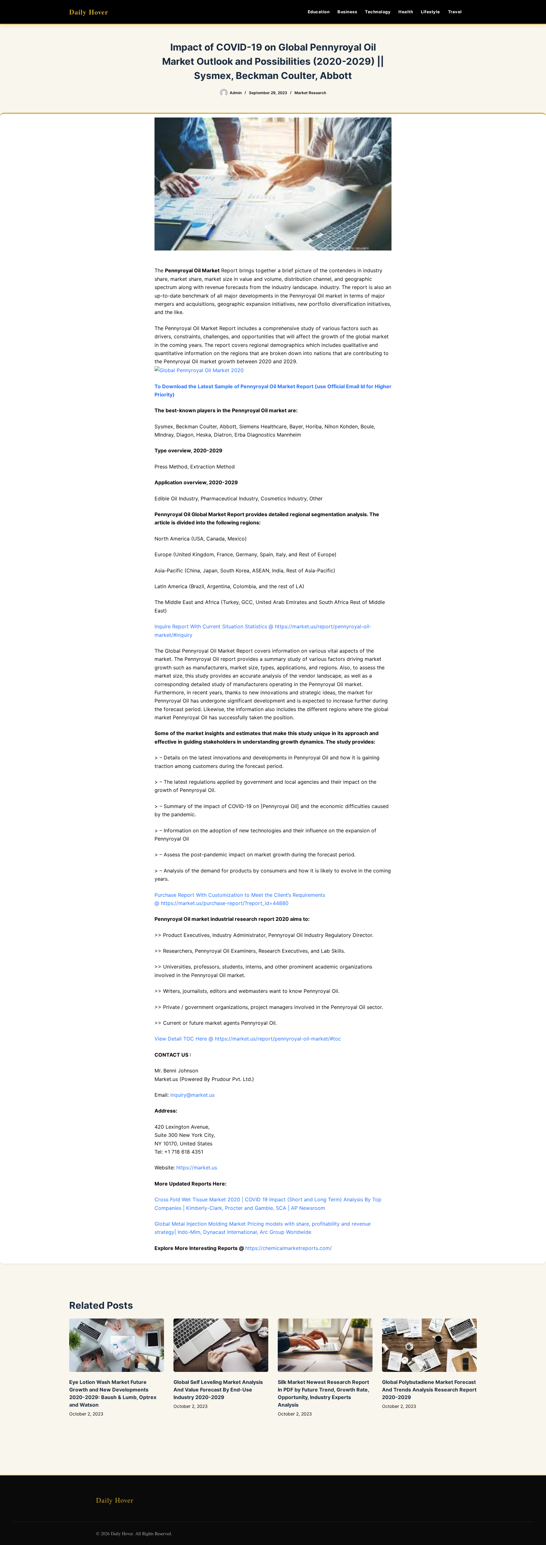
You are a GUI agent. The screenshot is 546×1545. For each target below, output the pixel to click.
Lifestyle (430, 11)
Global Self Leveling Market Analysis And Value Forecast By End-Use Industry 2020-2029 (218, 1389)
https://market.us (196, 1167)
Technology (378, 11)
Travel (455, 11)
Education (319, 11)
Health (405, 11)
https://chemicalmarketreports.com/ (288, 1248)
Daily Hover (88, 12)
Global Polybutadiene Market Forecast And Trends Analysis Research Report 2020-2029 (429, 1389)
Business (347, 11)
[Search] (474, 11)
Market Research (310, 92)
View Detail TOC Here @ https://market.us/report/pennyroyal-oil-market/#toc (248, 1038)
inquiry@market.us (192, 1095)
